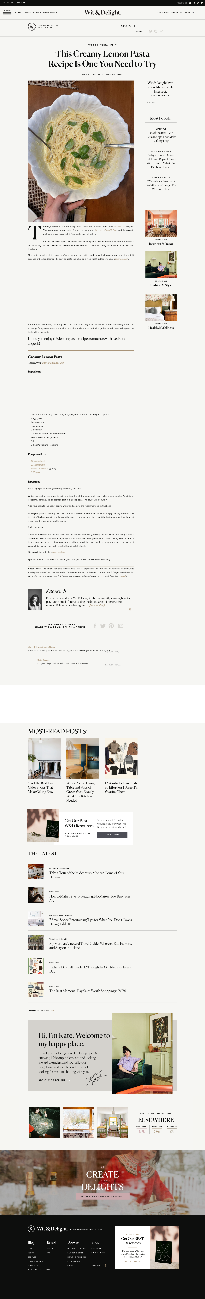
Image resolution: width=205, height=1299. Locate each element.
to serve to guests (121, 259)
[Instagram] (130, 609)
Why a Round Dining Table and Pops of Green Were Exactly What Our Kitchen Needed (80, 792)
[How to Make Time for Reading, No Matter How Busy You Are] (36, 895)
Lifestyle (161, 129)
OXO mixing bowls (38, 465)
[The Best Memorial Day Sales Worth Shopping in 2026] (36, 989)
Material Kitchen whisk (40, 469)
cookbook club (119, 226)
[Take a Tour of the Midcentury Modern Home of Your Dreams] (36, 871)
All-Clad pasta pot (38, 461)
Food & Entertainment (102, 45)
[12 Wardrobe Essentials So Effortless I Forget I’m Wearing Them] (121, 758)
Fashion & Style (161, 177)
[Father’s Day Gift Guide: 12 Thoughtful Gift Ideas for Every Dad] (36, 966)
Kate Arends (44, 660)
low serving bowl (58, 552)
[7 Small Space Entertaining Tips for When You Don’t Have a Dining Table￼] (36, 918)
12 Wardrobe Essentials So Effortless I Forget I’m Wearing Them (161, 185)
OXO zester (35, 472)
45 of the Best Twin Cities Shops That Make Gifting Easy (161, 137)
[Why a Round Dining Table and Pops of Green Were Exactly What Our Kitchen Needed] (82, 758)
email (123, 576)
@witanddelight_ (98, 605)
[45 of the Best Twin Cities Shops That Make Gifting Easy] (44, 758)
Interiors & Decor (161, 151)
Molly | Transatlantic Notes (41, 647)
